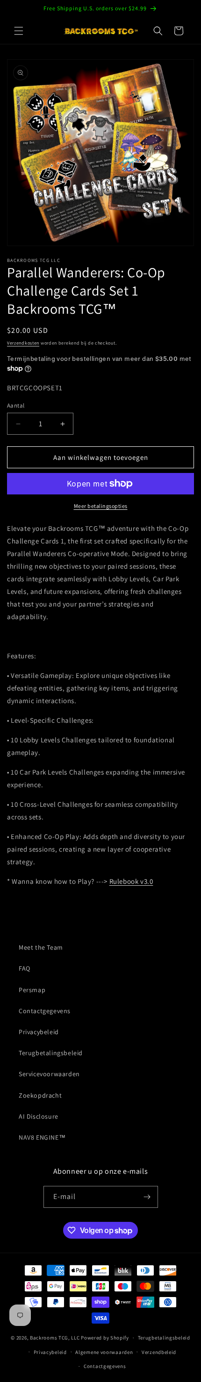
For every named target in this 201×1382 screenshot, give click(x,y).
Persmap (32, 990)
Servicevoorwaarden (49, 1074)
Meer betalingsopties (101, 505)
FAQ (24, 968)
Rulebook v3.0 (131, 881)
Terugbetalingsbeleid (51, 1053)
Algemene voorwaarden (104, 1352)
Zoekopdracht (40, 1095)
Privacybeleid (39, 1032)
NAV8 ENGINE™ (42, 1137)
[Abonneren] (147, 1197)
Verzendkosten (23, 343)
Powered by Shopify (105, 1337)
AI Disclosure (38, 1116)
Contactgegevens (45, 1011)
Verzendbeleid (159, 1352)
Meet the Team (41, 947)
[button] (18, 31)
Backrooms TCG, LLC (55, 1337)
